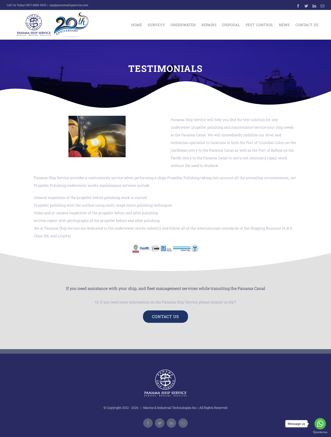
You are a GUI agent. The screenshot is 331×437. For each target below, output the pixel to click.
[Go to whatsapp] (320, 423)
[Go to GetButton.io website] (320, 432)
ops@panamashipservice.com (69, 5)
